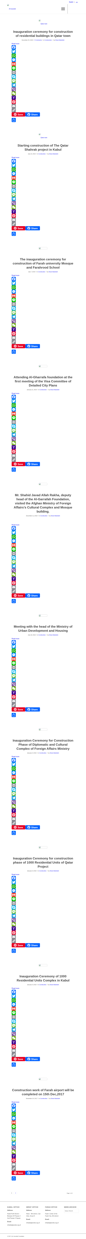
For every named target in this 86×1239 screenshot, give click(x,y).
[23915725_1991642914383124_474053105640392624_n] (43, 850)
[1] (43, 1082)
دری (77, 2)
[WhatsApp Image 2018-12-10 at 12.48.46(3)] (43, 487)
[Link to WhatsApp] (77, 8)
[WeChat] (43, 93)
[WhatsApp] (43, 56)
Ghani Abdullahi (59, 40)
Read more (15, 44)
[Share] (43, 120)
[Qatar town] (43, 24)
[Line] (43, 68)
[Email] (43, 106)
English (71, 2)
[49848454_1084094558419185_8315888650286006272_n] (43, 369)
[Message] (43, 81)
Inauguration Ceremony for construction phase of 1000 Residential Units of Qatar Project (43, 862)
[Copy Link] (43, 110)
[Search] (57, 9)
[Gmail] (43, 64)
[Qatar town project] (43, 137)
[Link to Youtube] (74, 8)
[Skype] (43, 77)
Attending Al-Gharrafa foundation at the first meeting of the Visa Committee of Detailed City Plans (43, 381)
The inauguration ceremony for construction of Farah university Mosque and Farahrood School (43, 263)
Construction (48, 40)
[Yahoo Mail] (43, 98)
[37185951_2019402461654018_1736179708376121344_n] (43, 618)
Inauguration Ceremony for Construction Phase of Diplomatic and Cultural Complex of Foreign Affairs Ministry (43, 744)
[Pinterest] (43, 102)
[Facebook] (43, 47)
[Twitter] (43, 51)
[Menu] (62, 9)
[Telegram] (43, 85)
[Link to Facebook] (70, 8)
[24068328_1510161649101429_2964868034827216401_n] (43, 732)
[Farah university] (43, 251)
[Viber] (43, 89)
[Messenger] (43, 60)
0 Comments (38, 40)
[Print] (43, 72)
